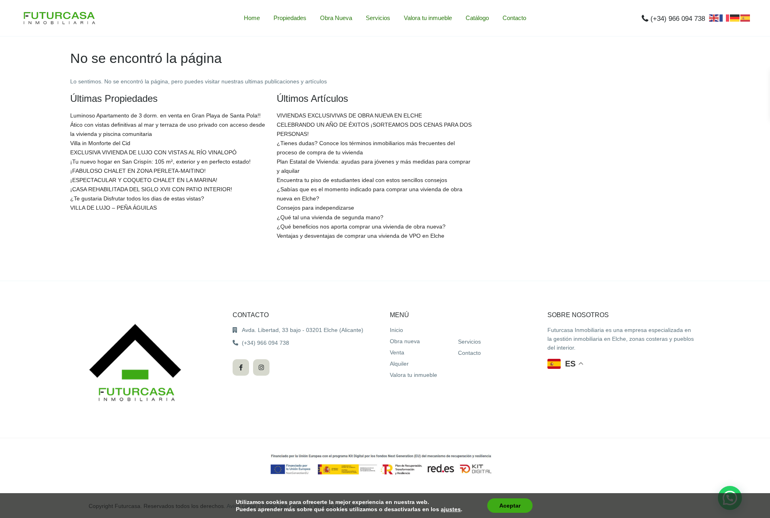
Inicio (396, 330)
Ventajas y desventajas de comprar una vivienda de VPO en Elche (360, 236)
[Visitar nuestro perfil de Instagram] (261, 367)
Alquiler (399, 363)
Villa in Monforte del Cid (100, 143)
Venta (397, 352)
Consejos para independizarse (315, 207)
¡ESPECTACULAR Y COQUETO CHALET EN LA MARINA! (143, 180)
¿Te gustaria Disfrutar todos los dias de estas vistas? (137, 198)
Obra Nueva (336, 17)
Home (252, 17)
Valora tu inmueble (428, 17)
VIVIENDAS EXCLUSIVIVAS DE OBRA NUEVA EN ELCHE (349, 115)
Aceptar (510, 505)
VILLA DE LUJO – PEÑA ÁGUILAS (113, 207)
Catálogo (477, 17)
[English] (714, 17)
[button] (565, 364)
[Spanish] (745, 17)
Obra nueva (405, 341)
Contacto (514, 17)
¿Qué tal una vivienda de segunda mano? (330, 217)
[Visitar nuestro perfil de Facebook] (241, 367)
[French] (724, 17)
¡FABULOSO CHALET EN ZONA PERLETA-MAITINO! (138, 171)
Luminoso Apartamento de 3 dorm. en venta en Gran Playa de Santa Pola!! (165, 115)
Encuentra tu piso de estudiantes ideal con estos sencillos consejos (362, 180)
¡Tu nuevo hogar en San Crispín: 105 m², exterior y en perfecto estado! (160, 161)
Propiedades (290, 17)
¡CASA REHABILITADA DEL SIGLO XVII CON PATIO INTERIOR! (151, 189)
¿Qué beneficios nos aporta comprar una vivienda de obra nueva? (361, 226)
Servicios (378, 17)
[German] (735, 17)
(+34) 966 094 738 (677, 18)
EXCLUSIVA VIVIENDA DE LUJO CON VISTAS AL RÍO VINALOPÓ (153, 152)
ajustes (451, 509)
